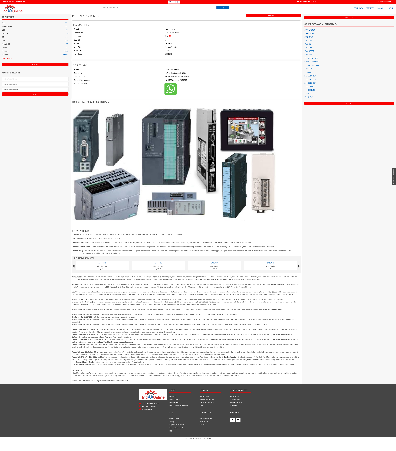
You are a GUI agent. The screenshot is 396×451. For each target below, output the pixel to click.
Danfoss (5, 34)
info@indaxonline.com (308, 2)
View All (35, 64)
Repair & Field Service (176, 425)
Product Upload (235, 399)
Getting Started (174, 418)
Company (172, 396)
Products (358, 8)
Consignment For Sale (207, 399)
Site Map (202, 425)
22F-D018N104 (310, 83)
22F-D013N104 (310, 87)
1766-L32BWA (309, 34)
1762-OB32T (309, 51)
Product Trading (174, 399)
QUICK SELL (349, 17)
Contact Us (233, 406)
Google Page (147, 409)
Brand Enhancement (176, 428)
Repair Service (174, 403)
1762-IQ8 (307, 44)
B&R (3, 30)
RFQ (170, 431)
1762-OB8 (308, 48)
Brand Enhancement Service (178, 406)
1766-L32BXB (309, 30)
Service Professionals (207, 403)
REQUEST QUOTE (273, 15)
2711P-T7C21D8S (311, 58)
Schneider (6, 51)
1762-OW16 (308, 37)
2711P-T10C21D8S (311, 65)
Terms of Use (204, 422)
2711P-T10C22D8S (311, 62)
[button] (80, 265)
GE (3, 37)
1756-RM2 (308, 72)
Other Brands (7, 58)
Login (390, 8)
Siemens (5, 55)
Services (370, 8)
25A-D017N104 (310, 76)
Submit (35, 94)
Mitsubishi (6, 44)
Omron (4, 48)
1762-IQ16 (308, 55)
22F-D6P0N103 (310, 80)
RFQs (201, 406)
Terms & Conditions (236, 403)
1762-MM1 (308, 41)
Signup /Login (234, 396)
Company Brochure (206, 418)
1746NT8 (102, 263)
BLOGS (380, 8)
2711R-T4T (308, 97)
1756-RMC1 (308, 69)
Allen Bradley (7, 26)
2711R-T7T (308, 94)
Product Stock (204, 396)
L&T (3, 41)
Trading (171, 422)
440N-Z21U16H (310, 90)
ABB (3, 23)
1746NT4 (158, 263)
